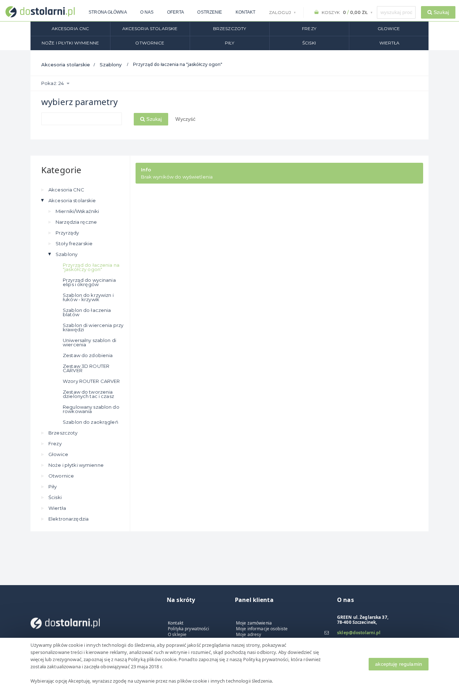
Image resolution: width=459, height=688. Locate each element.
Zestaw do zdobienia (88, 355)
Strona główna (108, 12)
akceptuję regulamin (398, 664)
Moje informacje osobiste (262, 629)
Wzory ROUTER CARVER (91, 381)
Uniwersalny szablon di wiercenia (89, 342)
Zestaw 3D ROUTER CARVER (86, 368)
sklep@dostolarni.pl (358, 633)
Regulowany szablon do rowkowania (91, 409)
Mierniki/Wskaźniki (77, 211)
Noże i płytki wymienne (70, 43)
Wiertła (389, 43)
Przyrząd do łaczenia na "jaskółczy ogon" (91, 267)
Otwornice (149, 43)
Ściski (309, 43)
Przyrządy (67, 233)
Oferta (175, 12)
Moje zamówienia (254, 623)
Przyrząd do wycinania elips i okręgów (89, 282)
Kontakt (246, 12)
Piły (230, 43)
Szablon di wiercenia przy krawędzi (93, 327)
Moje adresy (248, 634)
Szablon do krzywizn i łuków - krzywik (88, 297)
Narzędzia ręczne (76, 222)
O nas (147, 12)
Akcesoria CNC (70, 28)
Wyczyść (185, 119)
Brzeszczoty (229, 28)
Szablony (111, 64)
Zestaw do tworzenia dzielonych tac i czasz (88, 394)
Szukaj (153, 119)
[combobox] (396, 12)
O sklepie (177, 634)
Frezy (309, 28)
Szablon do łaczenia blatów (87, 312)
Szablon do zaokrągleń (90, 422)
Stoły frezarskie (74, 243)
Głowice (389, 28)
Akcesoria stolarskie (150, 28)
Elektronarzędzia (68, 519)
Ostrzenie (209, 12)
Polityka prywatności (188, 629)
